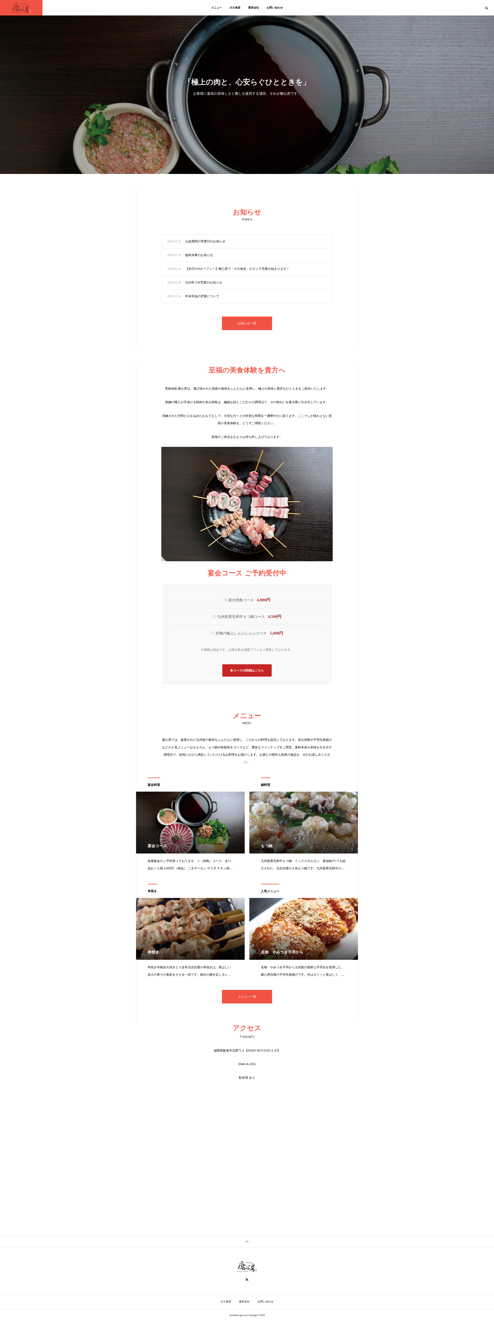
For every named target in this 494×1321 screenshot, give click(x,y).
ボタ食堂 (235, 7)
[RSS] (247, 1279)
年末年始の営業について (202, 296)
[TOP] (247, 1241)
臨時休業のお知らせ (199, 255)
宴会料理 (154, 784)
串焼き (152, 891)
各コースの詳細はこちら (247, 670)
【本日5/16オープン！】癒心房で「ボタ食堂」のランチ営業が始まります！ (237, 268)
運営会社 (253, 7)
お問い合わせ (275, 7)
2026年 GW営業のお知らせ (203, 282)
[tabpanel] (247, 87)
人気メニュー (270, 891)
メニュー (216, 7)
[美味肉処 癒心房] (21, 7)
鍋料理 (265, 784)
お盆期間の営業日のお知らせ (205, 241)
